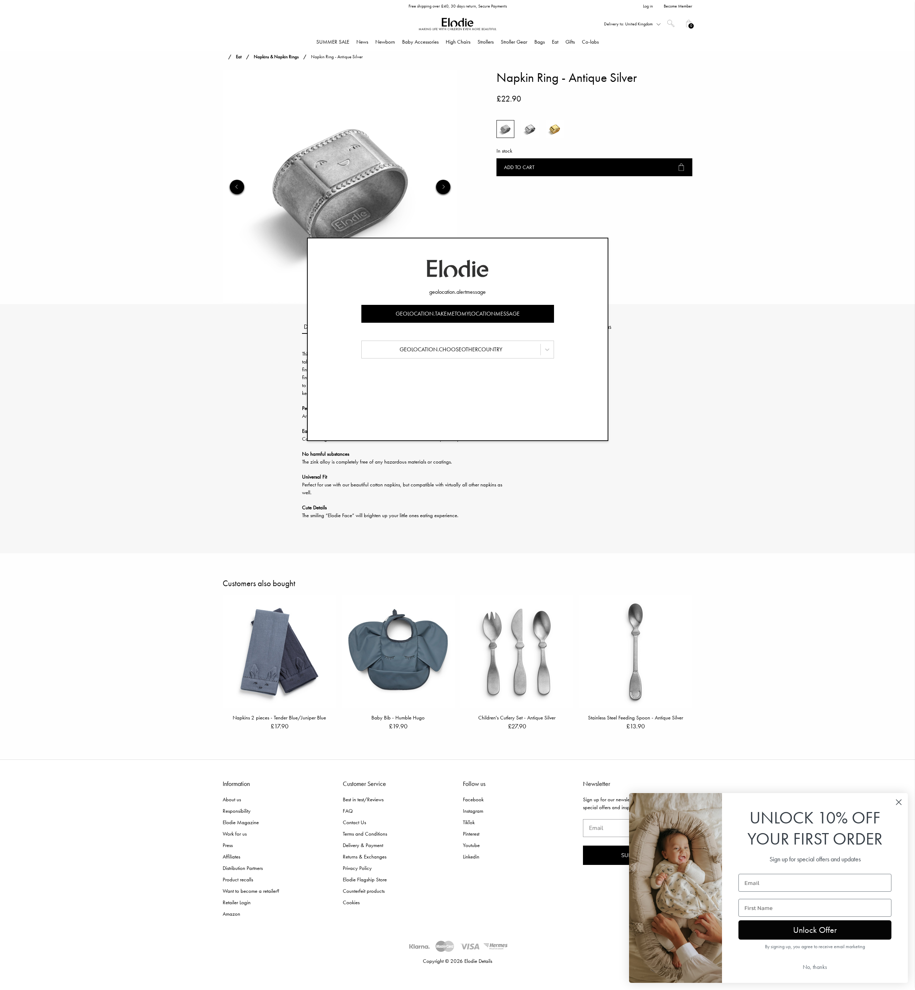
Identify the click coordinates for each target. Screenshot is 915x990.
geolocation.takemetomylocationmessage (458, 313)
